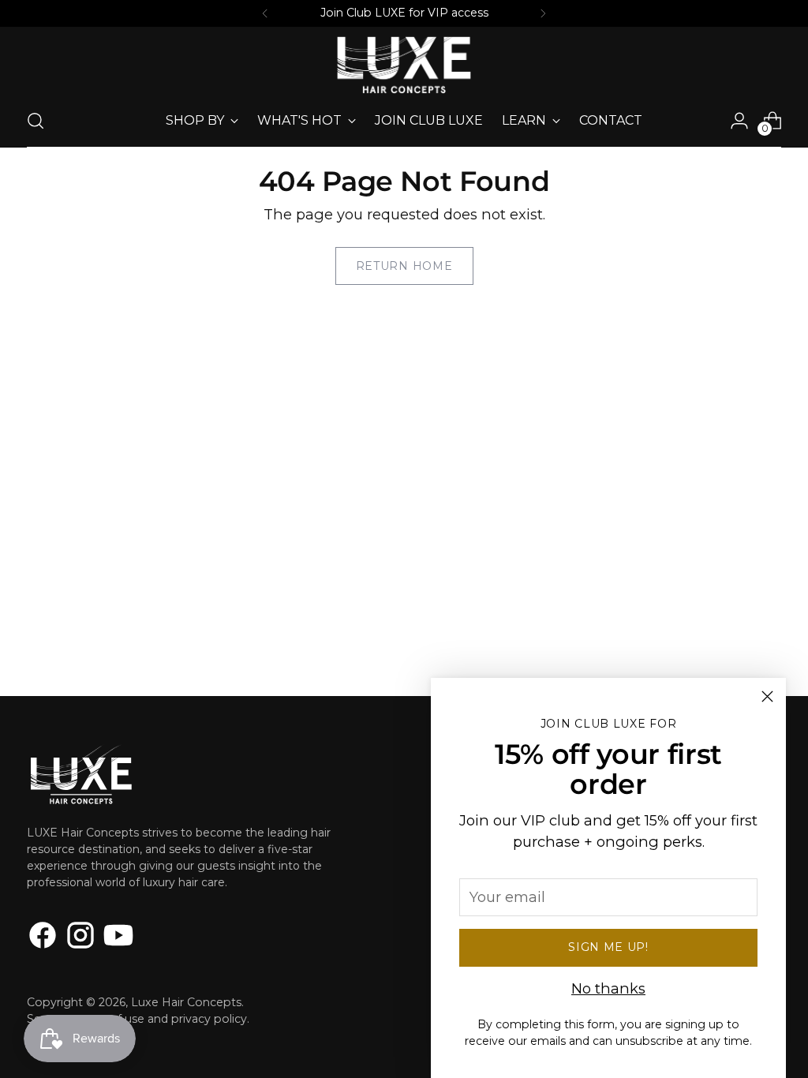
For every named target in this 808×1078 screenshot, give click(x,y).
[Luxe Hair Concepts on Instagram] (80, 937)
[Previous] (265, 13)
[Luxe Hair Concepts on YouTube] (118, 937)
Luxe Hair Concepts (186, 1002)
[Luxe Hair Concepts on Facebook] (42, 937)
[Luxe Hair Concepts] (404, 65)
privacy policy (209, 1019)
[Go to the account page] (739, 121)
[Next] (543, 13)
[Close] (767, 696)
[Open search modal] (35, 121)
